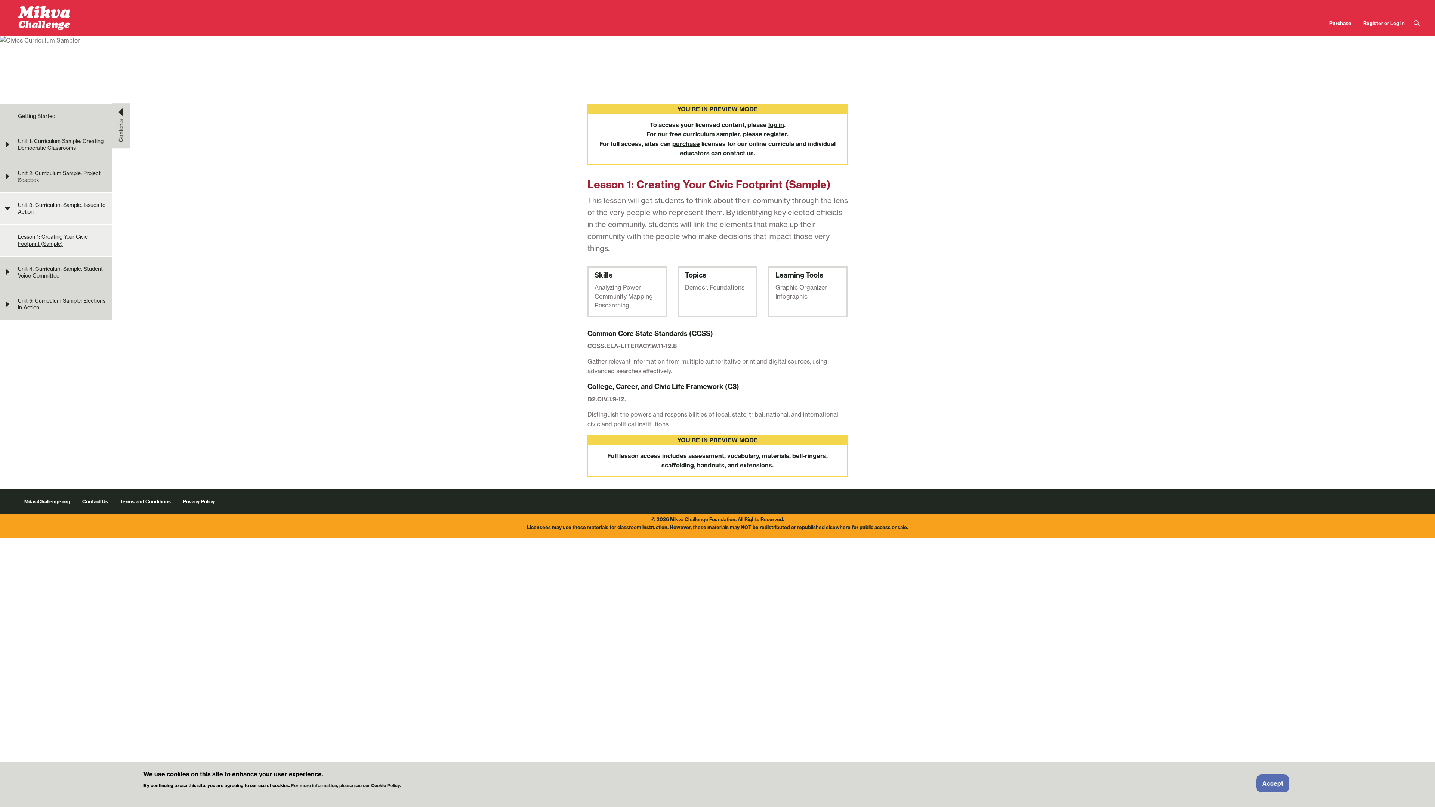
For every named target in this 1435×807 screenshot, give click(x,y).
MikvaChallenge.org (47, 501)
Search (1417, 23)
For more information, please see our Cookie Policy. (346, 785)
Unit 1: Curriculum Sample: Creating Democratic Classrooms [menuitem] (61, 144)
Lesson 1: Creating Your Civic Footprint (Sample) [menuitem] (53, 240)
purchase (686, 144)
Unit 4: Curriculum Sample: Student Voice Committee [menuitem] (60, 272)
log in (776, 125)
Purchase (1340, 23)
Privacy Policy (199, 501)
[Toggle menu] (7, 145)
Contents (121, 130)
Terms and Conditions (145, 501)
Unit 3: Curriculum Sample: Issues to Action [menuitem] (61, 208)
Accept (1272, 783)
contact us (738, 153)
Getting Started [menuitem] (36, 116)
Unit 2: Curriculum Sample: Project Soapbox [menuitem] (59, 176)
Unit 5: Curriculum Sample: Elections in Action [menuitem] (61, 304)
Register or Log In (1384, 23)
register (775, 134)
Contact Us (95, 501)
